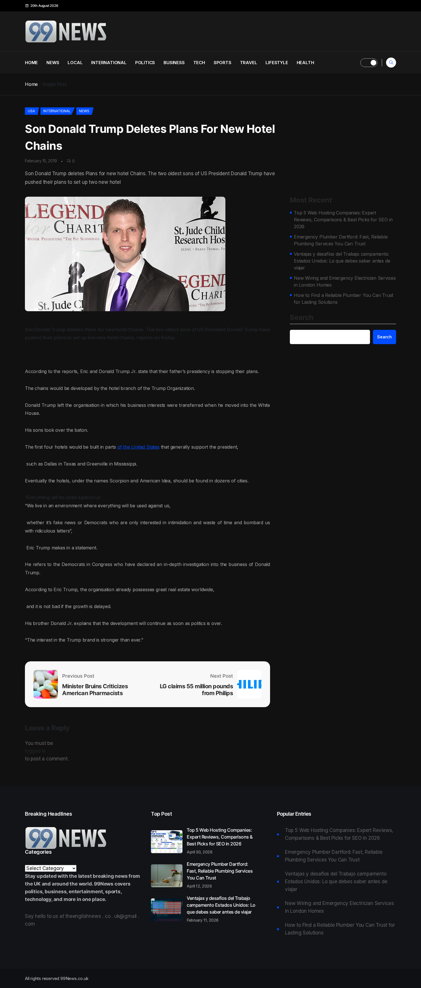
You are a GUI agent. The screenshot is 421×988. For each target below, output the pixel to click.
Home (31, 62)
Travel (248, 62)
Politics (145, 62)
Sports (222, 62)
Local (75, 62)
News (52, 62)
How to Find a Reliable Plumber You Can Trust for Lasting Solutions (343, 298)
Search (301, 318)
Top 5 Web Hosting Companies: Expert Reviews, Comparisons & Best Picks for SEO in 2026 (343, 219)
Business (174, 62)
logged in (35, 751)
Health (305, 62)
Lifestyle (276, 62)
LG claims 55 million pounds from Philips (196, 690)
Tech (199, 62)
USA (31, 111)
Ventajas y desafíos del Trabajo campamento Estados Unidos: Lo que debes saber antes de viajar (342, 261)
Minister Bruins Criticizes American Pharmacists (95, 690)
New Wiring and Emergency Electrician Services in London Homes (345, 281)
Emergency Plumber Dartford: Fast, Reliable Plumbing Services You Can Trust (341, 240)
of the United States (138, 447)
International (108, 62)
